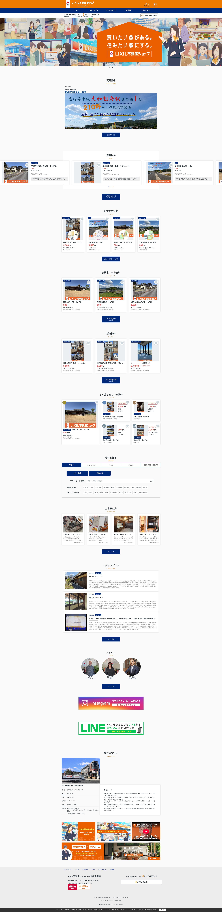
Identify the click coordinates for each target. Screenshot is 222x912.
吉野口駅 (85, 487)
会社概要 (128, 10)
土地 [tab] (111, 465)
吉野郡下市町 (128, 492)
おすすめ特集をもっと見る (111, 259)
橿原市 (96, 492)
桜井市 (121, 492)
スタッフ (76, 869)
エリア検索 (77, 473)
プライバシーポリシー (115, 897)
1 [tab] (109, 67)
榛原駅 (113, 487)
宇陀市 (106, 492)
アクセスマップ (111, 10)
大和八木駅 (119, 487)
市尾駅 (132, 487)
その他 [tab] (130, 465)
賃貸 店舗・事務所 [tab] (150, 465)
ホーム (95, 897)
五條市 (85, 492)
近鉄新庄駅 (106, 487)
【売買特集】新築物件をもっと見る (111, 380)
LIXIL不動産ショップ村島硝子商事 (84, 876)
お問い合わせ (146, 10)
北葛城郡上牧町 (143, 492)
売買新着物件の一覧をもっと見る (111, 196)
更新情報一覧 (111, 135)
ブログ (93, 869)
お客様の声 (85, 869)
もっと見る (111, 639)
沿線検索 (100, 473)
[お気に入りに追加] (27, 165)
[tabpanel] (111, 42)
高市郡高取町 (114, 492)
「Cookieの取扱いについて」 (140, 909)
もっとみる (111, 551)
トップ (76, 10)
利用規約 (106, 897)
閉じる (162, 909)
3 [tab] (112, 67)
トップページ (67, 869)
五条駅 (92, 487)
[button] (108, 186)
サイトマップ (125, 897)
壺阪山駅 (126, 487)
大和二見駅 (98, 487)
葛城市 (101, 492)
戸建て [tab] (71, 465)
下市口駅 (145, 487)
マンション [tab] (91, 465)
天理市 (135, 492)
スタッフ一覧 (93, 10)
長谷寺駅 (138, 487)
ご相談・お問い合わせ (150, 15)
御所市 (90, 492)
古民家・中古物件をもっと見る (111, 319)
